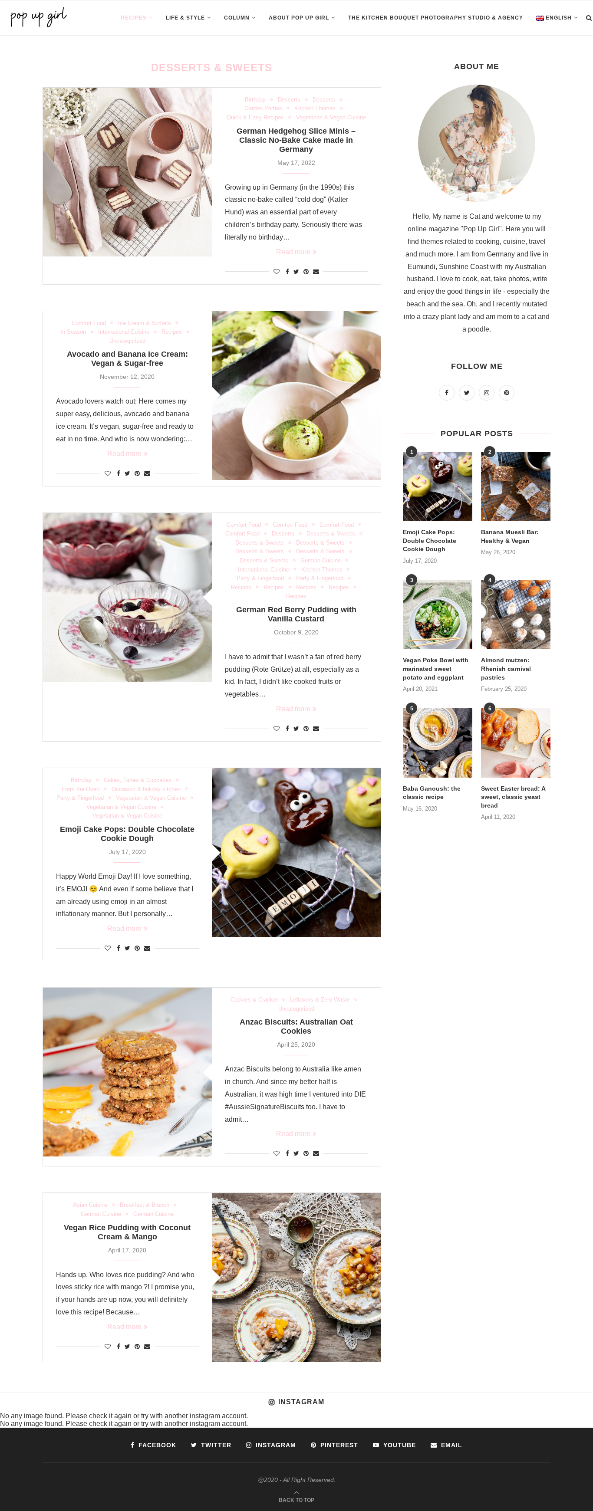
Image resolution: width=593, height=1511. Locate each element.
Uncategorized (127, 341)
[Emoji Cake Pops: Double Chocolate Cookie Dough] (296, 852)
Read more (293, 252)
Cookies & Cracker (254, 999)
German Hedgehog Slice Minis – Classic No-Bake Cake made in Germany (296, 140)
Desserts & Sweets (330, 533)
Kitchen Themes (315, 108)
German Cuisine (320, 560)
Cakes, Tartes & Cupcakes (137, 780)
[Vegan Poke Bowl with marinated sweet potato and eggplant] (437, 615)
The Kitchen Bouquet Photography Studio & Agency (435, 18)
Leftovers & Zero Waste (320, 999)
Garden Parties (263, 108)
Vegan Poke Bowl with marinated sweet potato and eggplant (435, 668)
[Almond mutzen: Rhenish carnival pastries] (515, 615)
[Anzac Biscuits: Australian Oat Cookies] (127, 1072)
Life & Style (185, 18)
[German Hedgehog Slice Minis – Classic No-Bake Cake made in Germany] (127, 172)
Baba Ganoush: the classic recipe (432, 793)
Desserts (289, 99)
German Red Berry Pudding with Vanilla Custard (296, 614)
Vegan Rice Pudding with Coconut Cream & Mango (127, 1232)
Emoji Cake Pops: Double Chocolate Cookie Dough (127, 834)
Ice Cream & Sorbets (144, 323)
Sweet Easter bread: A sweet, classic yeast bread (513, 797)
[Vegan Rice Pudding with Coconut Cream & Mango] (296, 1277)
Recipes (134, 18)
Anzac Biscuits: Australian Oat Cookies (296, 1026)
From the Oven (80, 789)
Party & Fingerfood (260, 578)
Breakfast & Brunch (144, 1205)
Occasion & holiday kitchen (146, 789)
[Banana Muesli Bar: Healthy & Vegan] (515, 486)
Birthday (255, 99)
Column (237, 18)
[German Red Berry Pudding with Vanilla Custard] (127, 597)
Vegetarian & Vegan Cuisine (331, 117)
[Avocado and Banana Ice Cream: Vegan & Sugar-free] (296, 395)
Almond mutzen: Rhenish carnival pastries (506, 668)
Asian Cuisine (90, 1205)
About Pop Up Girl (299, 18)
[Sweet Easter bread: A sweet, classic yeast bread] (515, 743)
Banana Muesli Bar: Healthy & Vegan (510, 536)
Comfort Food (89, 323)
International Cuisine (123, 331)
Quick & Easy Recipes (255, 117)
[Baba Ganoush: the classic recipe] (437, 743)
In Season (73, 331)
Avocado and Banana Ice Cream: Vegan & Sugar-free (127, 359)
